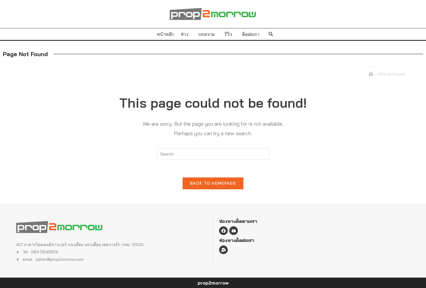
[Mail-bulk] (223, 249)
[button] (271, 34)
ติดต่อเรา (250, 34)
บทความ (206, 34)
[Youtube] (233, 230)
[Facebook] (223, 230)
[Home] (371, 74)
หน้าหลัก (165, 34)
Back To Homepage (213, 183)
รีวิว (228, 34)
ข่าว (184, 34)
